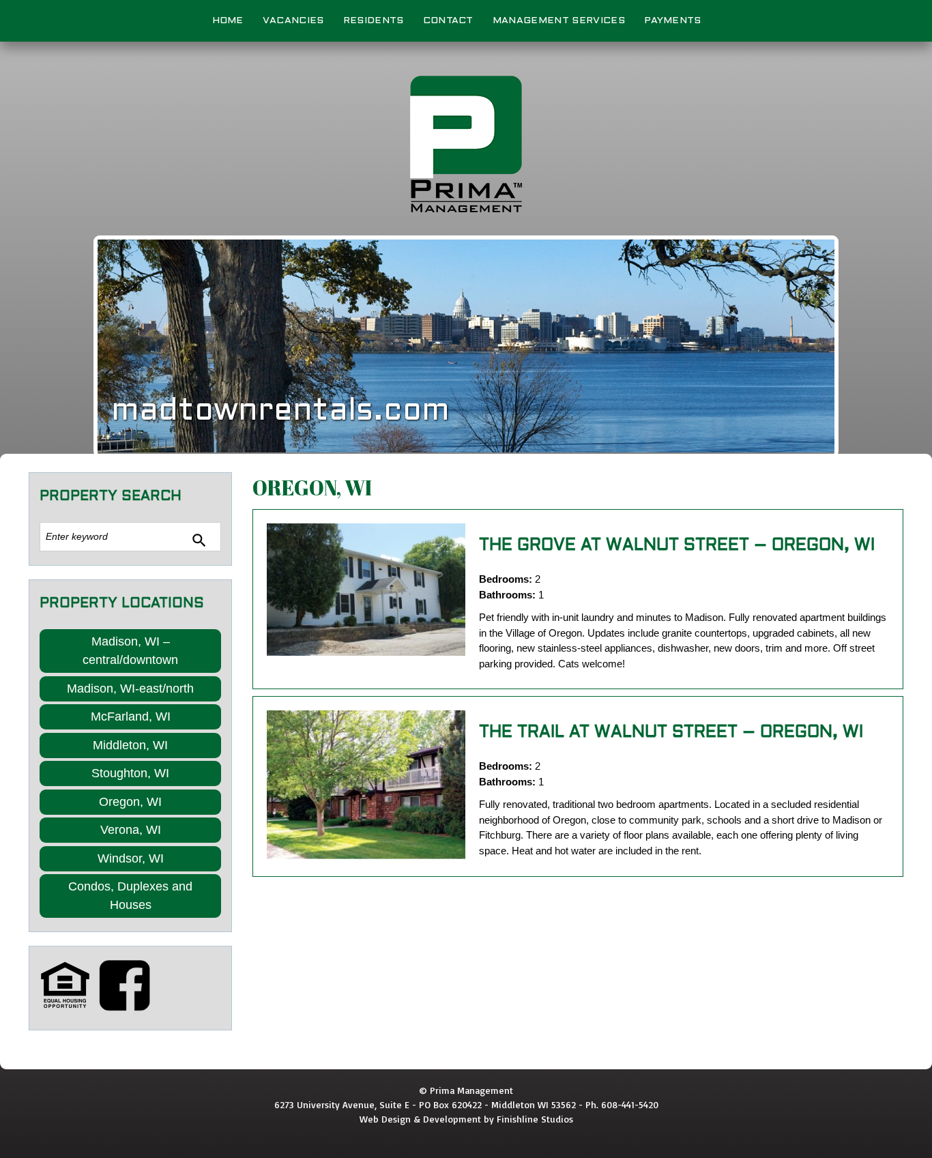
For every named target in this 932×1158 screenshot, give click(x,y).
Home (228, 20)
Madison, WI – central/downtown (130, 651)
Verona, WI (130, 830)
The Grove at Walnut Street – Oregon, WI (677, 545)
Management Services (559, 20)
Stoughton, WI (130, 773)
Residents (373, 20)
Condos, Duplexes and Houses (130, 896)
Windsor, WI (131, 858)
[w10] (366, 784)
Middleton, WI (130, 745)
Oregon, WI (130, 802)
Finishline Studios (535, 1119)
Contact (448, 20)
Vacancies (293, 20)
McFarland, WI (131, 716)
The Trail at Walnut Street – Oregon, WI (671, 732)
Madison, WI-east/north (130, 688)
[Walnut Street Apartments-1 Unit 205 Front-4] (366, 589)
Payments (672, 20)
